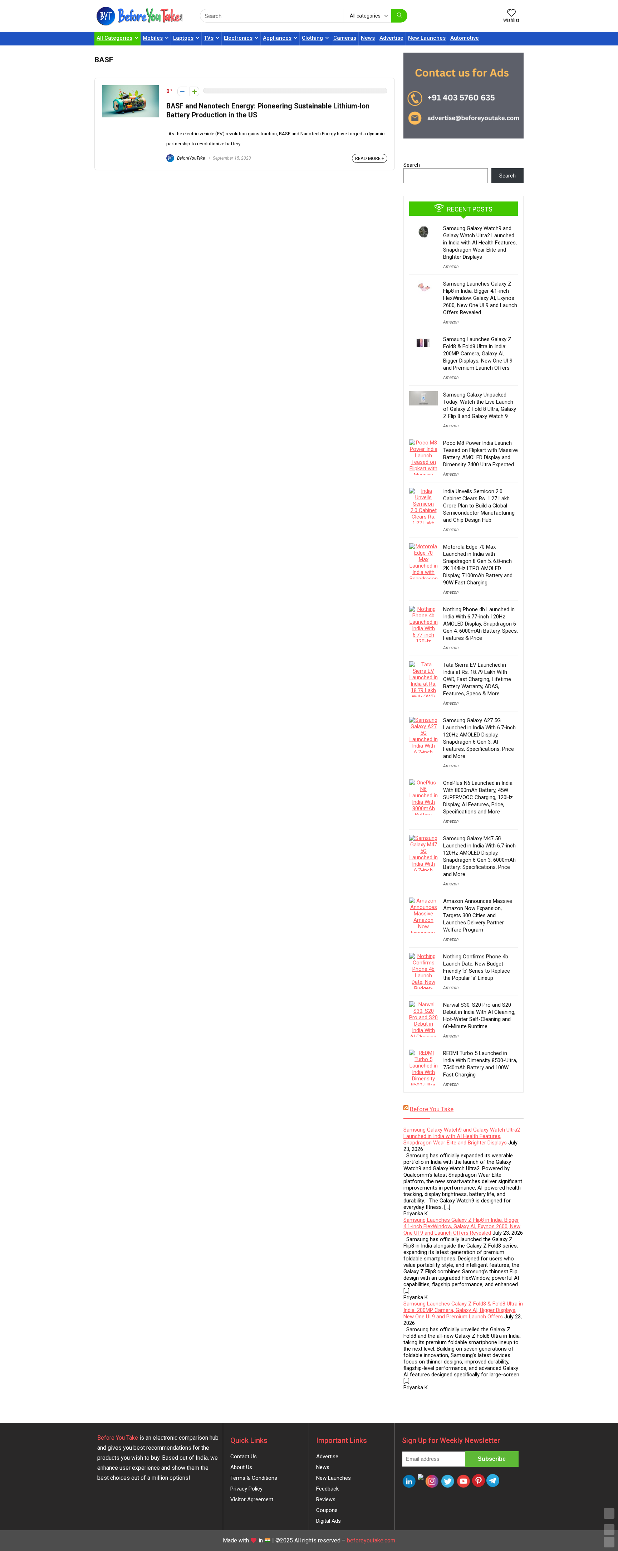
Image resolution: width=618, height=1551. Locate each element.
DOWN (609, 1542)
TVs (209, 38)
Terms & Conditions (253, 1478)
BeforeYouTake (190, 158)
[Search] (399, 16)
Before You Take (431, 1109)
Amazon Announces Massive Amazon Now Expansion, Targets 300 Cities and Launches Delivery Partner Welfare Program (477, 915)
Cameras (344, 38)
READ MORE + (369, 158)
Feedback (327, 1489)
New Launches (427, 38)
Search (411, 165)
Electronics (238, 38)
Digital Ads (328, 1521)
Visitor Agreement (251, 1499)
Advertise (391, 38)
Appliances (277, 38)
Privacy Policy (246, 1489)
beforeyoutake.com (371, 1540)
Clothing (312, 38)
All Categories (114, 38)
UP (609, 1529)
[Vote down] (182, 91)
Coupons (327, 1510)
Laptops (183, 38)
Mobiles (153, 38)
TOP (609, 1513)
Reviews (325, 1499)
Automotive (464, 38)
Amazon (450, 266)
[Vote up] (194, 91)
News (368, 38)
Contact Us (243, 1456)
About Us (241, 1467)
